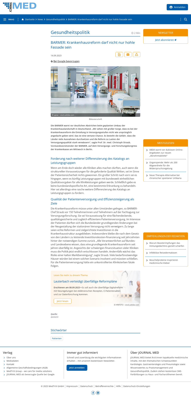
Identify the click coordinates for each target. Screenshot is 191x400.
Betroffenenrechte (104, 386)
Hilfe (118, 386)
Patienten (57, 338)
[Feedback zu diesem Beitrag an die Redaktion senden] (136, 54)
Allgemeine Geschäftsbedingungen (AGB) (27, 367)
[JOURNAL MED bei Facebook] (93, 393)
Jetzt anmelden (77, 367)
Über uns (11, 357)
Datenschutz (86, 386)
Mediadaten (13, 360)
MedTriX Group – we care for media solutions (29, 371)
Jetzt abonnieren (164, 40)
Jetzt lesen (62, 301)
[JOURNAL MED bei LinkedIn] (98, 393)
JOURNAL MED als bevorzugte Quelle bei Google (30, 374)
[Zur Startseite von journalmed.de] (19, 7)
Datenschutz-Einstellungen (136, 386)
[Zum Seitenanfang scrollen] (185, 394)
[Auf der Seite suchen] (185, 19)
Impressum (72, 386)
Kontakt (10, 364)
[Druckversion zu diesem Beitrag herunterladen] (119, 54)
